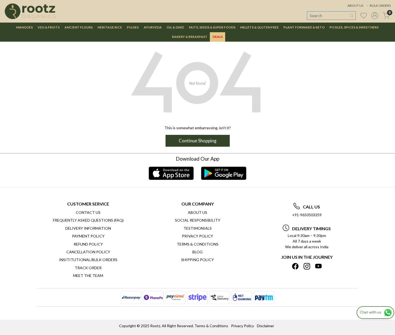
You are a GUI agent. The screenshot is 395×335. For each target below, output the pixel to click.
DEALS (218, 37)
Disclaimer (265, 325)
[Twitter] (307, 266)
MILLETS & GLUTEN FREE (259, 27)
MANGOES (24, 27)
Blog (197, 252)
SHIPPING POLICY (197, 259)
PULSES (133, 27)
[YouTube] (318, 266)
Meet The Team (88, 275)
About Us (197, 212)
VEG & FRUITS (49, 27)
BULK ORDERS (380, 5)
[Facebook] (295, 266)
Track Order (88, 267)
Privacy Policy (197, 236)
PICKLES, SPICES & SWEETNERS (354, 27)
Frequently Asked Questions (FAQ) (88, 220)
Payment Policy (88, 236)
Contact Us (88, 212)
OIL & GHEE (175, 27)
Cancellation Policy (88, 252)
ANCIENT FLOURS (78, 27)
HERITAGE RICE (110, 27)
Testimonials (198, 228)
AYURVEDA (153, 27)
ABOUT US (355, 5)
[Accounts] (374, 15)
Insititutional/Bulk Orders (88, 259)
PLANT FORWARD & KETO (304, 27)
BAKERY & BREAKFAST (189, 37)
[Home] (30, 11)
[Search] (351, 15)
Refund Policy (88, 244)
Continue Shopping (198, 140)
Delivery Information (88, 228)
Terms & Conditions (197, 244)
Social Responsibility (197, 220)
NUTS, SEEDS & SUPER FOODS (212, 27)
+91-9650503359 (307, 214)
